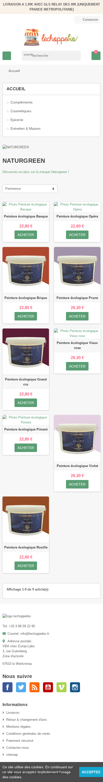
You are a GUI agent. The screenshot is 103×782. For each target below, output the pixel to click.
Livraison (12, 712)
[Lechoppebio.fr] (51, 37)
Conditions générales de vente (28, 734)
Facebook (7, 687)
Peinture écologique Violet (77, 466)
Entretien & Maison (25, 128)
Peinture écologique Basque (26, 216)
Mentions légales (18, 726)
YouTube (48, 687)
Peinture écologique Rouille (26, 547)
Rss (35, 687)
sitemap (12, 754)
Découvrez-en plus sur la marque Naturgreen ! (35, 172)
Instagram (75, 687)
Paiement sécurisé (19, 740)
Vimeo (61, 687)
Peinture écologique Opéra (77, 216)
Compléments (21, 102)
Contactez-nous (17, 748)
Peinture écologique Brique (25, 298)
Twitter (21, 687)
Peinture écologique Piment (26, 429)
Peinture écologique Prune (77, 298)
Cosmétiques (20, 111)
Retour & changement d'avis (26, 720)
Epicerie (16, 120)
